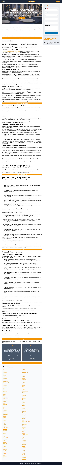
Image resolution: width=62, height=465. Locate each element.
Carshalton (24, 430)
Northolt (23, 408)
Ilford (23, 401)
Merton (23, 392)
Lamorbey (24, 441)
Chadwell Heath (25, 434)
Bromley (4, 417)
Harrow (23, 389)
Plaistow (4, 452)
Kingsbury (4, 426)
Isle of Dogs (5, 439)
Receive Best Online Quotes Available (22, 103)
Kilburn (4, 384)
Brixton (4, 423)
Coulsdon (23, 454)
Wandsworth (5, 430)
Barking (23, 405)
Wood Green (5, 404)
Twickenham (24, 411)
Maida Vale (5, 378)
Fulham (4, 420)
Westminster (5, 385)
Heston (23, 418)
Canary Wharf (5, 427)
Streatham (4, 453)
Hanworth (23, 443)
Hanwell (23, 383)
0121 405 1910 (31, 1)
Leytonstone (5, 443)
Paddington (5, 379)
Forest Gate (5, 450)
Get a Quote (21, 18)
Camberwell (5, 410)
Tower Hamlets (5, 413)
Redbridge (24, 386)
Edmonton (4, 446)
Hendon (4, 408)
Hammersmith (5, 414)
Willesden (4, 400)
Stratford (4, 433)
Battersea (4, 411)
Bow (3, 407)
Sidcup (23, 438)
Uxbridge (23, 451)
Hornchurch (24, 457)
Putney (4, 436)
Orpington (23, 456)
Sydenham (24, 388)
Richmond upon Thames (26, 396)
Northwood (24, 444)
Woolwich (23, 402)
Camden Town (5, 369)
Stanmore (23, 399)
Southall (23, 412)
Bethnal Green (5, 397)
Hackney (4, 395)
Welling (23, 428)
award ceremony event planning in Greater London (11, 51)
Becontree (24, 427)
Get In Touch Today (22, 38)
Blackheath (5, 456)
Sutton (23, 437)
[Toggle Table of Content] (11, 41)
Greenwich (5, 449)
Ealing (23, 375)
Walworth (4, 401)
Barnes (4, 440)
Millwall (4, 434)
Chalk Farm (5, 371)
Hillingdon (24, 440)
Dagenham (24, 447)
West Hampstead (6, 382)
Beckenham (24, 414)
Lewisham (24, 373)
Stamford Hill (5, 391)
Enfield (23, 385)
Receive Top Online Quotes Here (22, 174)
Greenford (24, 398)
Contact (58, 1)
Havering (23, 453)
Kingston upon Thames (26, 421)
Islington (4, 375)
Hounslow (24, 417)
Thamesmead (24, 424)
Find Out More (22, 249)
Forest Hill (24, 370)
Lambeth (4, 424)
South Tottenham (5, 398)
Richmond (24, 395)
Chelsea (4, 394)
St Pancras (5, 372)
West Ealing (24, 379)
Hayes (23, 431)
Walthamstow (5, 447)
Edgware (23, 369)
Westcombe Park (25, 372)
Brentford (23, 376)
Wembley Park (5, 437)
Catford (23, 382)
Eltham (23, 415)
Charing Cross (5, 381)
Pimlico (4, 388)
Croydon (23, 425)
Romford (23, 450)
